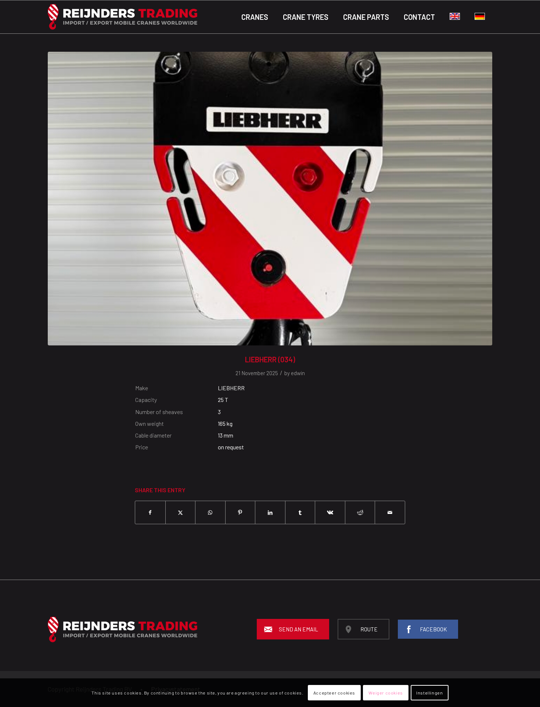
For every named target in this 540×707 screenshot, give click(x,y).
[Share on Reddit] (360, 512)
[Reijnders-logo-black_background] (122, 16)
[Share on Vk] (330, 512)
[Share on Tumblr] (300, 512)
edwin (298, 373)
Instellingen (429, 692)
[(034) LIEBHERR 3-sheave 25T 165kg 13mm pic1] (270, 198)
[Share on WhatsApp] (210, 512)
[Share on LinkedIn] (270, 512)
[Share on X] (180, 512)
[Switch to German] (479, 16)
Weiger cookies (385, 692)
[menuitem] (255, 16)
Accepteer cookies (334, 692)
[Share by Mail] (390, 512)
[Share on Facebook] (150, 512)
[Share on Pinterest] (240, 512)
